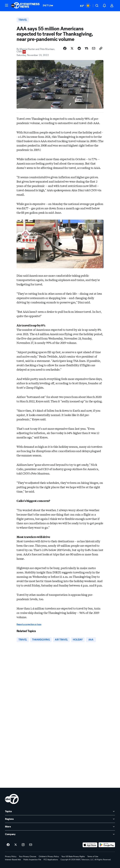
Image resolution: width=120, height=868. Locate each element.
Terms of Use (92, 856)
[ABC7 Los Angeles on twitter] (15, 845)
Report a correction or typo (29, 624)
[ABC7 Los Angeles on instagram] (23, 845)
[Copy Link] (100, 48)
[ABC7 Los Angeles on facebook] (8, 845)
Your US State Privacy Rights (73, 856)
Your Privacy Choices (27, 856)
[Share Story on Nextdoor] (86, 48)
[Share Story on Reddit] (79, 48)
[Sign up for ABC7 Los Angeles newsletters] (31, 845)
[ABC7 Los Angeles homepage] (25, 5)
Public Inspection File (32, 860)
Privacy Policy (10, 856)
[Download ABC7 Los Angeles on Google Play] (107, 844)
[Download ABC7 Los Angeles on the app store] (90, 844)
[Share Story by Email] (93, 48)
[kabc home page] (12, 799)
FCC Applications (51, 860)
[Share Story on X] (72, 48)
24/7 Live (48, 5)
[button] (6, 5)
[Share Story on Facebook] (65, 48)
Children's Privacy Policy (49, 856)
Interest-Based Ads (13, 860)
